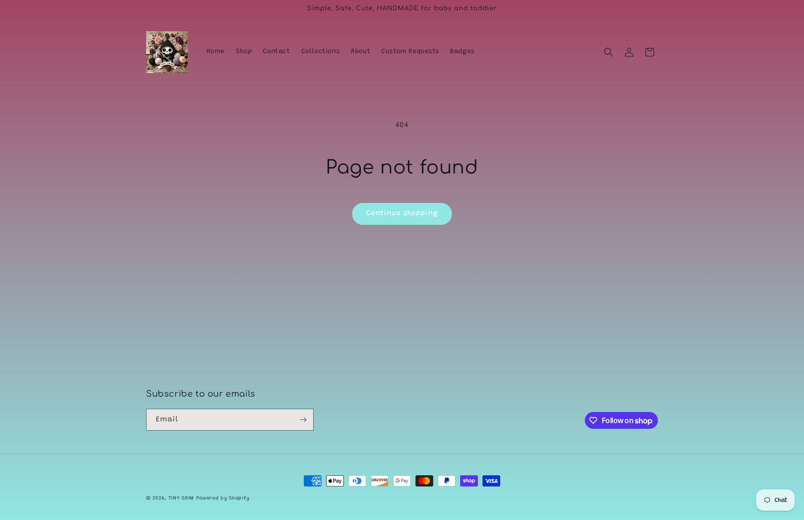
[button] (608, 52)
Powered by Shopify (223, 498)
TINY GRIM (181, 498)
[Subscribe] (303, 420)
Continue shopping (402, 213)
